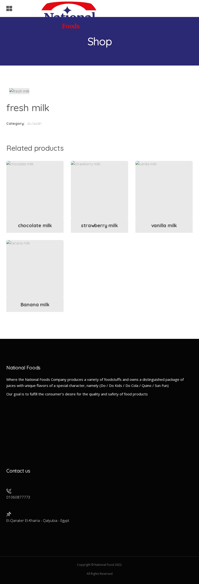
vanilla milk (164, 225)
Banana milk (35, 304)
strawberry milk (99, 225)
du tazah (34, 123)
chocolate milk (35, 225)
